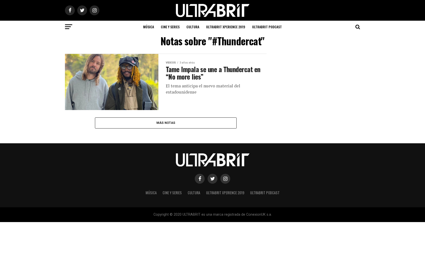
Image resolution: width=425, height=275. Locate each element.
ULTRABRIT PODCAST (267, 26)
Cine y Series (170, 26)
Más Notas (165, 123)
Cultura (192, 26)
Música (148, 26)
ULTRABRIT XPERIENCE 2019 (225, 26)
